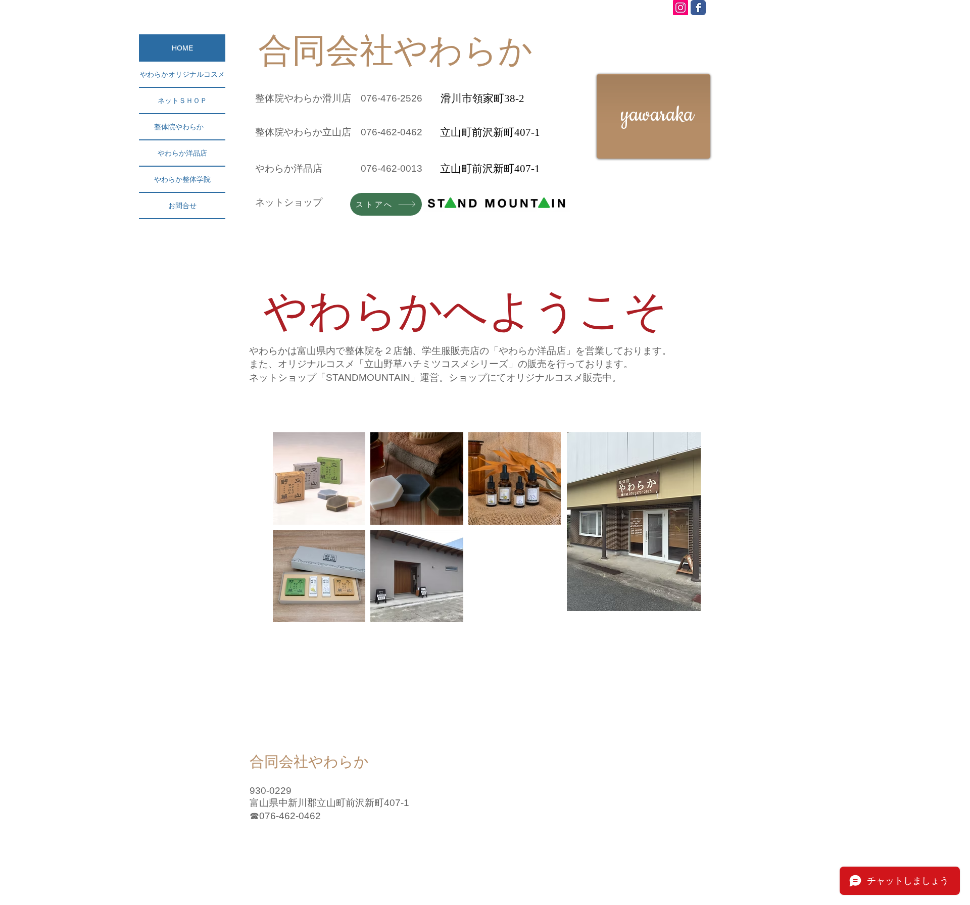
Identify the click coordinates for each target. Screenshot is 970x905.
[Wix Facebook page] (698, 7)
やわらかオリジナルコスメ (182, 74)
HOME (182, 48)
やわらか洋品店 (182, 153)
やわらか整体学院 (182, 179)
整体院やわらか (182, 127)
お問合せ (182, 206)
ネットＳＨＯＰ (182, 100)
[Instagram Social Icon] (680, 7)
